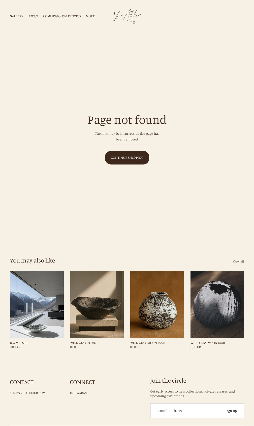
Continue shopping (127, 157)
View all (238, 261)
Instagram (79, 393)
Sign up (231, 411)
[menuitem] (90, 16)
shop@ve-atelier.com (27, 393)
